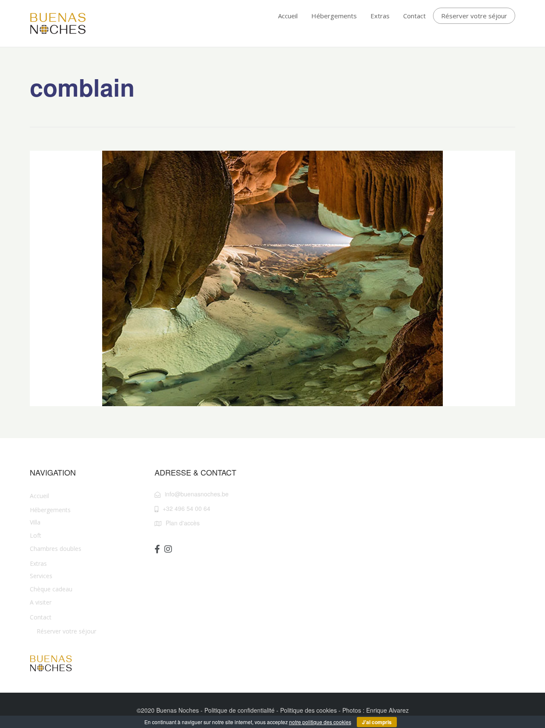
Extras (380, 15)
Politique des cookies (308, 710)
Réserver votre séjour (474, 15)
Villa (35, 522)
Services (41, 576)
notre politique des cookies (320, 721)
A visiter (41, 602)
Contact (414, 15)
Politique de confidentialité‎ (239, 710)
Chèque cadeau (51, 589)
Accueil (288, 15)
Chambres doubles (55, 549)
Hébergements (334, 15)
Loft (35, 535)
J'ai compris (377, 722)
